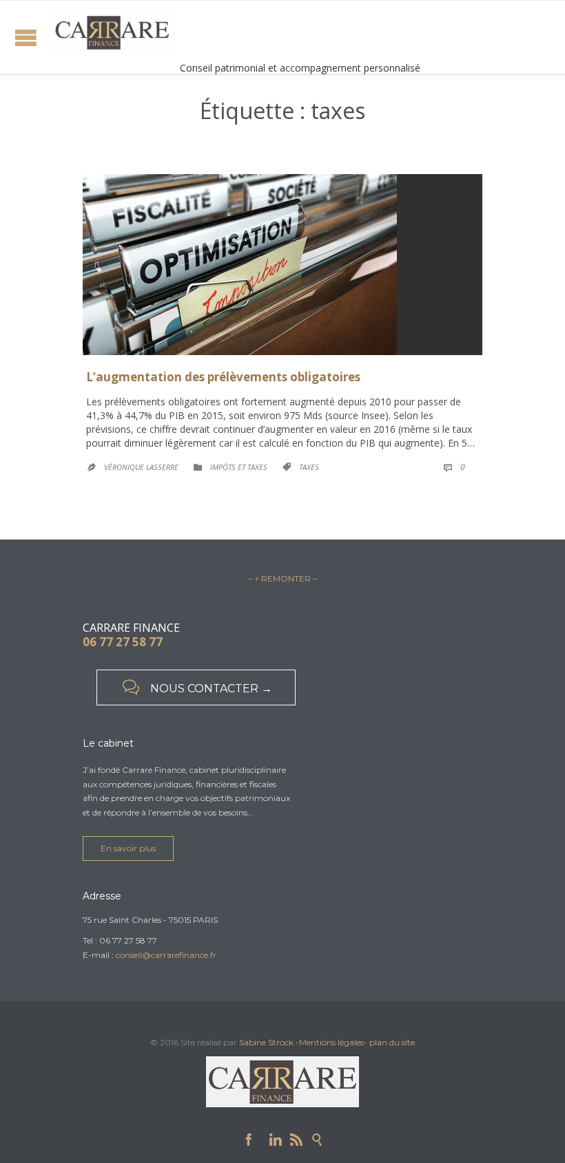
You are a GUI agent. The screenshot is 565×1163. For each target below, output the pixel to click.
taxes (309, 467)
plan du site (392, 1042)
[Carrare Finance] (111, 30)
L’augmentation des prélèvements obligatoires (223, 377)
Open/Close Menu (26, 37)
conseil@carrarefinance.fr (166, 955)
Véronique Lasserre (141, 467)
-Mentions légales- (331, 1042)
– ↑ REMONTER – (282, 578)
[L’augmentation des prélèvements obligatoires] (282, 264)
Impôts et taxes (238, 467)
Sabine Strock (266, 1042)
